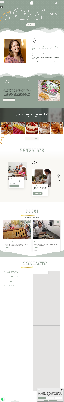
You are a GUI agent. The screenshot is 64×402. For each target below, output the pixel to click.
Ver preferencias (58, 398)
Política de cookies (46, 400)
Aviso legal (55, 400)
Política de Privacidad (51, 400)
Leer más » (7, 247)
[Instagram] (56, 3)
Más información (14, 185)
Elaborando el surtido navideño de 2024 (17, 242)
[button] (1, 7)
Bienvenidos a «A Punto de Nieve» (44, 242)
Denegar (50, 398)
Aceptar (42, 398)
